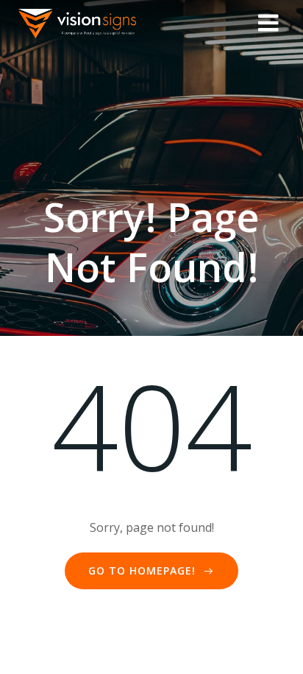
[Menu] (268, 23)
